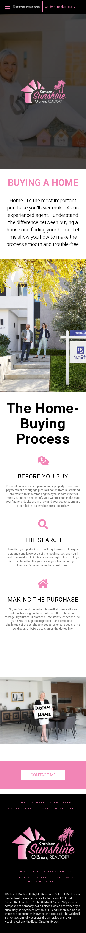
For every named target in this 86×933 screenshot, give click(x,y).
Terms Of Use (26, 871)
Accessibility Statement (37, 877)
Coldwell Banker (29, 802)
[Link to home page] (26, 7)
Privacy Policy (58, 871)
